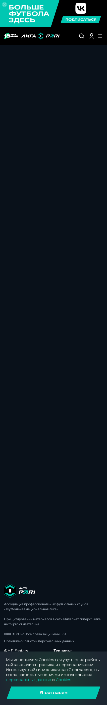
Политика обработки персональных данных (39, 641)
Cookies (63, 680)
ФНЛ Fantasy (16, 650)
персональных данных (28, 680)
